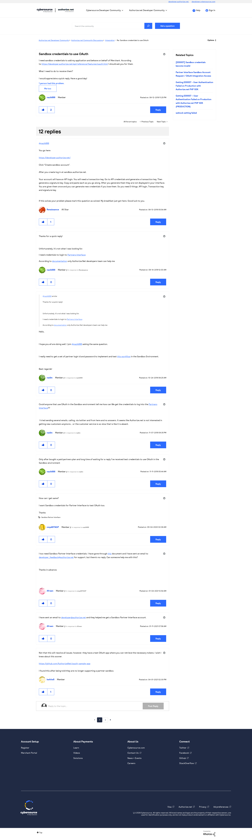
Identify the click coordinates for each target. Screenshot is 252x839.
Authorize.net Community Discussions (87, 40)
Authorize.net (185, 807)
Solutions (78, 758)
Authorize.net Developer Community (147, 10)
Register (25, 747)
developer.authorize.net (178, 1)
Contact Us (133, 753)
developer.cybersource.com (203, 1)
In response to (78, 270)
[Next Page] (110, 719)
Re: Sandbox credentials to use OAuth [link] (133, 40)
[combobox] (112, 26)
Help (198, 10)
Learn (76, 747)
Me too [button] (47, 88)
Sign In (212, 10)
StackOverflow (186, 763)
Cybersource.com (136, 747)
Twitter (182, 747)
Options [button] (211, 40)
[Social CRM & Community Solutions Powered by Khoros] (209, 833)
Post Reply (153, 706)
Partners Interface (76, 254)
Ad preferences (220, 807)
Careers (131, 763)
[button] (43, 110)
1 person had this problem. (51, 83)
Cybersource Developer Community (44, 10)
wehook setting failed (186, 113)
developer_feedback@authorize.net (56, 557)
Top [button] (40, 832)
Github (182, 758)
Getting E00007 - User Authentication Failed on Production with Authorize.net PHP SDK (194, 86)
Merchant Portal (29, 753)
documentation (59, 261)
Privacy (202, 807)
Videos (76, 753)
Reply (158, 109)
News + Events (134, 758)
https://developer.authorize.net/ (55, 157)
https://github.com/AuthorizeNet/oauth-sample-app (64, 663)
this (109, 553)
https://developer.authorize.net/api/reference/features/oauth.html (75, 64)
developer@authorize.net (73, 617)
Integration (110, 40)
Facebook (184, 753)
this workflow (123, 356)
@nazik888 (44, 143)
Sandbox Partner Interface (50, 517)
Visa (169, 807)
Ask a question (167, 26)
